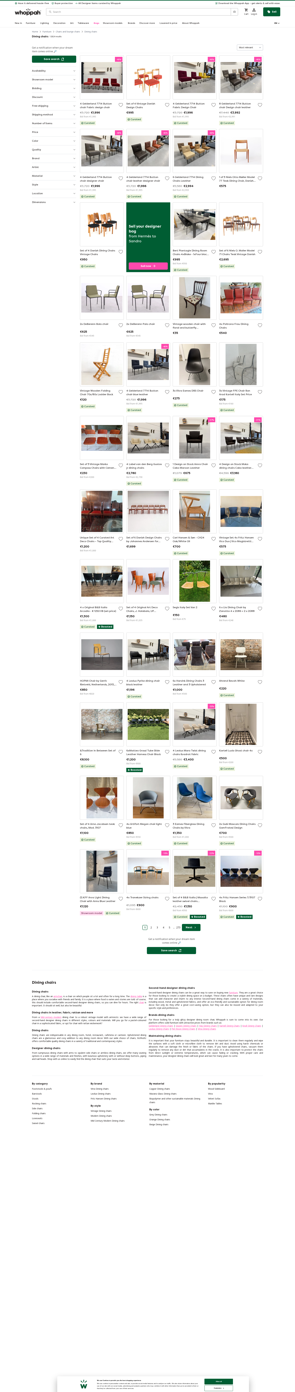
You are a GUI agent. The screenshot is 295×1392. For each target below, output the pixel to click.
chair (141, 1002)
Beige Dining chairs (158, 1124)
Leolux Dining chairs (101, 1093)
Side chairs (37, 1108)
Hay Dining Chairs (208, 1025)
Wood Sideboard (216, 1088)
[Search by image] (234, 11)
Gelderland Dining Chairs (161, 1025)
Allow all (219, 1381)
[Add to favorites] (121, 105)
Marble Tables (215, 1103)
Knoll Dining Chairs (251, 1025)
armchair (57, 996)
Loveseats (37, 1118)
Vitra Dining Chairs (207, 1028)
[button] (201, 3)
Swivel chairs (38, 1123)
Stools (35, 1098)
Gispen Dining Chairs (186, 1025)
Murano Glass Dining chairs (163, 1093)
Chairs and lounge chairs (68, 31)
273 (178, 927)
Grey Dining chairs (158, 1114)
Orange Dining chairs (159, 1119)
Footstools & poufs (42, 1088)
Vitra (210, 1093)
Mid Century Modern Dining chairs (108, 1120)
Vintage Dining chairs (101, 1110)
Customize (217, 1388)
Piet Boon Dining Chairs (183, 1028)
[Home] (28, 11)
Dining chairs (90, 31)
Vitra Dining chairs (100, 1088)
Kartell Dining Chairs (229, 1025)
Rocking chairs (39, 1103)
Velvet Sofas (214, 1098)
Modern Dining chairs (101, 1115)
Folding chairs (39, 1113)
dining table (136, 996)
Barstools (37, 1093)
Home (35, 31)
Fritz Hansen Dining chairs (104, 1098)
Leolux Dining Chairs (159, 1028)
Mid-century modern (51, 1017)
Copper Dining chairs (159, 1088)
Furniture (46, 31)
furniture (233, 992)
